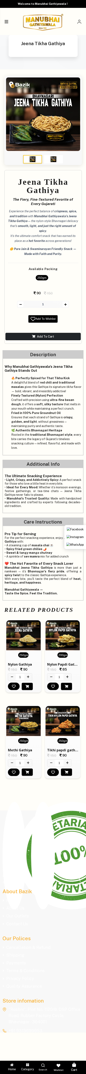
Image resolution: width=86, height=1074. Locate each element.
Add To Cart (45, 336)
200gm (63, 655)
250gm (42, 277)
